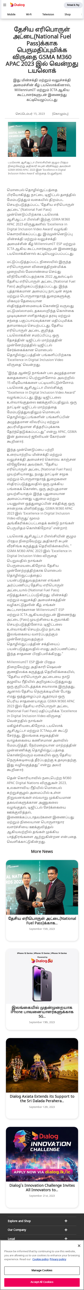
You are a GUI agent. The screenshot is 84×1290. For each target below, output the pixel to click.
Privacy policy (58, 1259)
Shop (68, 14)
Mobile (11, 14)
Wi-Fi (29, 14)
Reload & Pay (73, 5)
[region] (42, 1265)
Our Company (17, 1230)
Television (48, 14)
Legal (11, 1239)
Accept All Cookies (42, 1282)
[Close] (79, 1245)
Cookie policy (40, 1259)
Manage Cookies (42, 1270)
